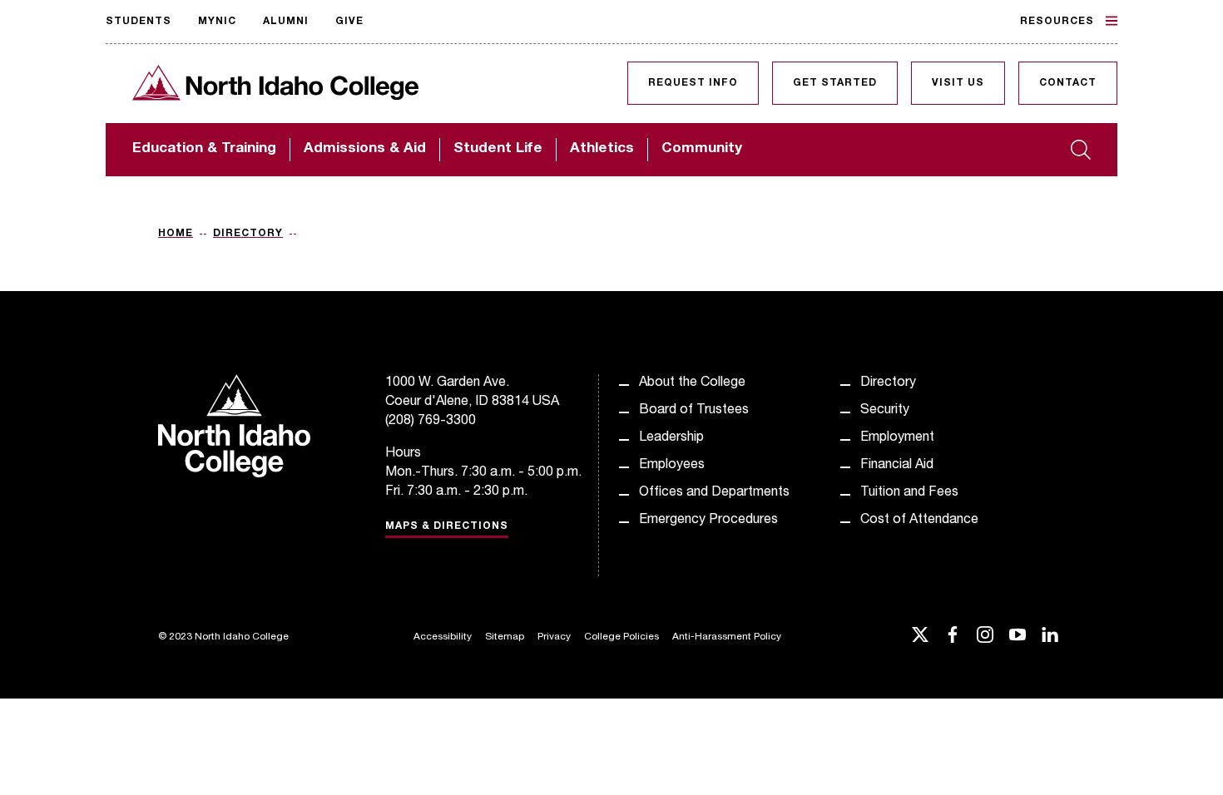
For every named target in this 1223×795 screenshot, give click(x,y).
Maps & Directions (446, 526)
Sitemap (504, 637)
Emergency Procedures (708, 520)
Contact (1068, 83)
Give (349, 22)
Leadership (671, 438)
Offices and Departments (714, 493)
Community (701, 149)
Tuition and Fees (909, 493)
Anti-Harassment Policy (726, 637)
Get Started (835, 83)
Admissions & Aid (365, 149)
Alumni (286, 22)
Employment (897, 438)
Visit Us (958, 83)
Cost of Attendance (919, 520)
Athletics (602, 149)
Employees (672, 465)
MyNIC (217, 22)
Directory (248, 234)
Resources (1057, 22)
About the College (692, 383)
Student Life (497, 149)
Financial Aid (896, 465)
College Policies (621, 637)
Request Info (693, 83)
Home (175, 234)
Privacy (554, 637)
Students (138, 22)
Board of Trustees (694, 410)
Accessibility (442, 637)
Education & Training (204, 149)
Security (884, 410)
